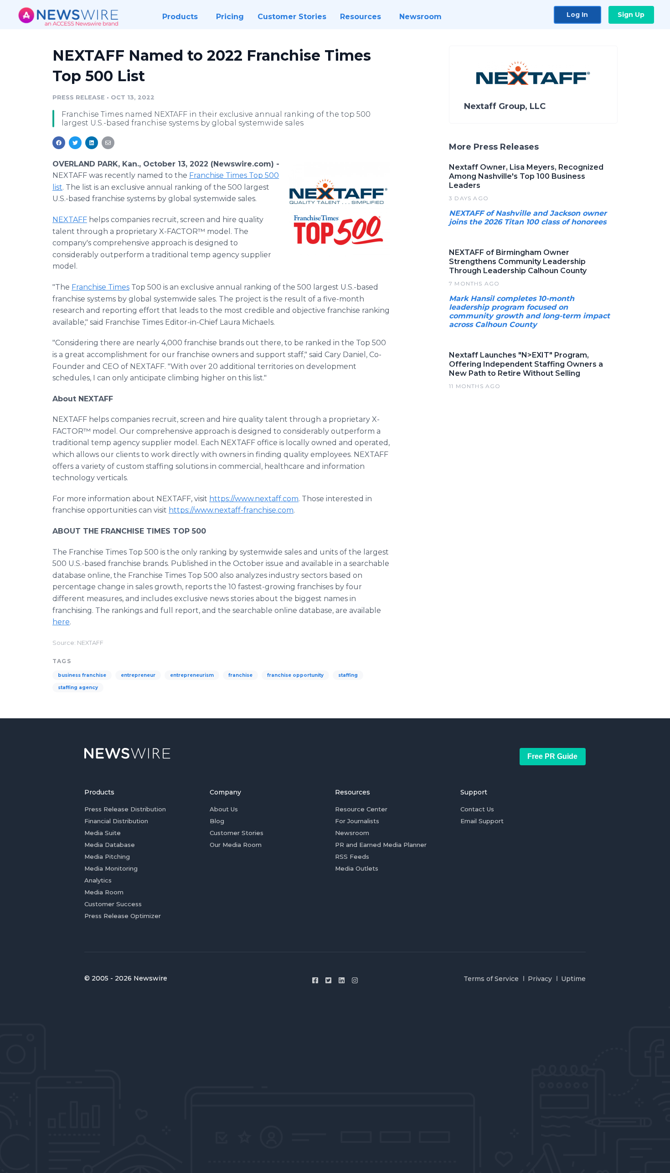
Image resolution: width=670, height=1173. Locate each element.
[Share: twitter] (75, 142)
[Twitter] (328, 980)
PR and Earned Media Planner (381, 844)
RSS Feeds (352, 856)
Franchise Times (100, 287)
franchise (240, 675)
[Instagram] (355, 980)
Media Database (109, 844)
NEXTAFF (69, 219)
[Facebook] (315, 980)
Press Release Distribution (125, 809)
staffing (348, 675)
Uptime (573, 979)
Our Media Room (236, 844)
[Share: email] (108, 142)
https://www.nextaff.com (254, 498)
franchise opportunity (295, 675)
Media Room (104, 892)
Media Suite (102, 832)
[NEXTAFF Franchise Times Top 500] (338, 211)
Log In (577, 14)
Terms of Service (491, 979)
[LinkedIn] (342, 980)
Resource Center (361, 809)
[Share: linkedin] (91, 142)
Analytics (98, 880)
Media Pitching (107, 856)
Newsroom (352, 832)
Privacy (540, 979)
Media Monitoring (111, 868)
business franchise (82, 675)
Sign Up (631, 14)
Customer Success (113, 904)
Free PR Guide (552, 756)
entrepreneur (138, 675)
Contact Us (477, 809)
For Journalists (357, 821)
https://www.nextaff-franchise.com (231, 510)
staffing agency (78, 687)
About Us (224, 809)
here (61, 622)
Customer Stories (236, 832)
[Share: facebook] (59, 142)
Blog (217, 821)
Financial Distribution (116, 821)
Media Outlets (356, 868)
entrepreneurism (192, 675)
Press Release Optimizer (122, 915)
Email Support (482, 821)
